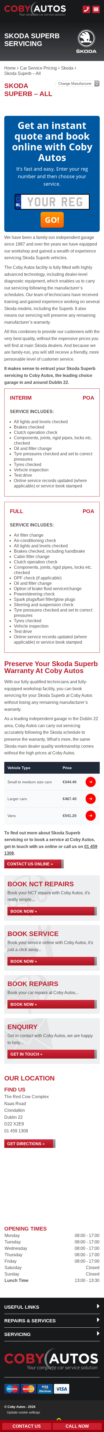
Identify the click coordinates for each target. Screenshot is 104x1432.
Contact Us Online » (30, 864)
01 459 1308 (16, 1131)
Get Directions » (26, 1143)
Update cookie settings (23, 1412)
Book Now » (23, 911)
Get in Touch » (26, 1054)
